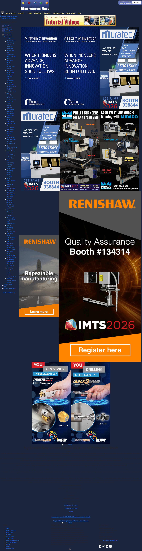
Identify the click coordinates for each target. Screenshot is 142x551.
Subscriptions (37, 13)
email (70, 445)
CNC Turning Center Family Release (10, 151)
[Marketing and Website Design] (70, 548)
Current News (8, 31)
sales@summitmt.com (71, 505)
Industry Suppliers (70, 13)
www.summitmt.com (71, 508)
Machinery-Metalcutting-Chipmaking (8, 35)
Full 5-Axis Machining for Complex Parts (11, 218)
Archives (30, 13)
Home (7, 528)
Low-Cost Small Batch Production (10, 110)
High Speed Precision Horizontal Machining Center (10, 210)
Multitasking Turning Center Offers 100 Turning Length (11, 102)
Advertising (21, 13)
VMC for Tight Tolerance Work (10, 233)
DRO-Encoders (8, 29)
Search (8, 546)
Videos (79, 13)
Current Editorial (10, 13)
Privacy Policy (10, 548)
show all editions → (9, 292)
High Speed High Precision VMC (11, 123)
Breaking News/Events (58, 13)
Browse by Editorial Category (9, 16)
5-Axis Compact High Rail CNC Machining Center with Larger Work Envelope (10, 70)
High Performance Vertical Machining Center (10, 226)
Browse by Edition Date (9, 18)
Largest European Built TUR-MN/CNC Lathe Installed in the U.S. (71, 517)
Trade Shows (47, 13)
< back (71, 511)
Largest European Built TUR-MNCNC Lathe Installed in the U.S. (11, 279)
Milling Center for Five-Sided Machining (10, 190)
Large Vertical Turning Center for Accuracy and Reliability (71, 521)
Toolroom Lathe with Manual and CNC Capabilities (10, 50)
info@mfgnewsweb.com (110, 540)
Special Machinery (9, 289)
